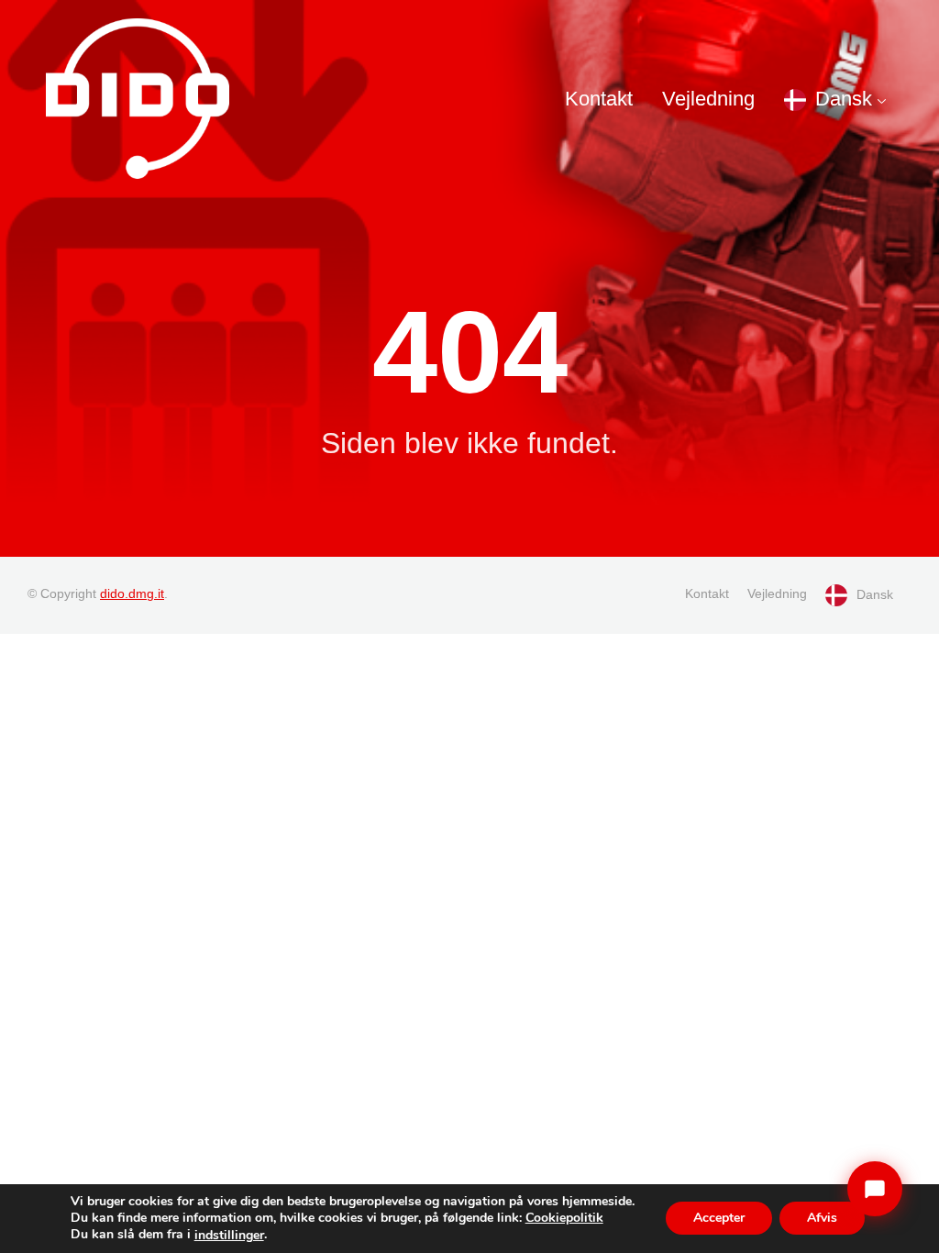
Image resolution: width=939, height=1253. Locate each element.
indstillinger (229, 1235)
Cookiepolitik (564, 1217)
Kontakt (599, 98)
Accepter (719, 1218)
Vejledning (708, 98)
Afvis (822, 1218)
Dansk (843, 98)
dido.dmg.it (132, 593)
